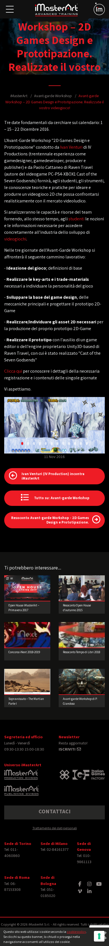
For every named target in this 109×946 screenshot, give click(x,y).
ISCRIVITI (67, 749)
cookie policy (76, 931)
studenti (76, 219)
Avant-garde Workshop (53, 95)
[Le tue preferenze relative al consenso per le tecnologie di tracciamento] (99, 936)
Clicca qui (13, 371)
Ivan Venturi (71, 147)
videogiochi (15, 239)
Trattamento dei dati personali (54, 828)
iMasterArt (18, 95)
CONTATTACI (54, 811)
